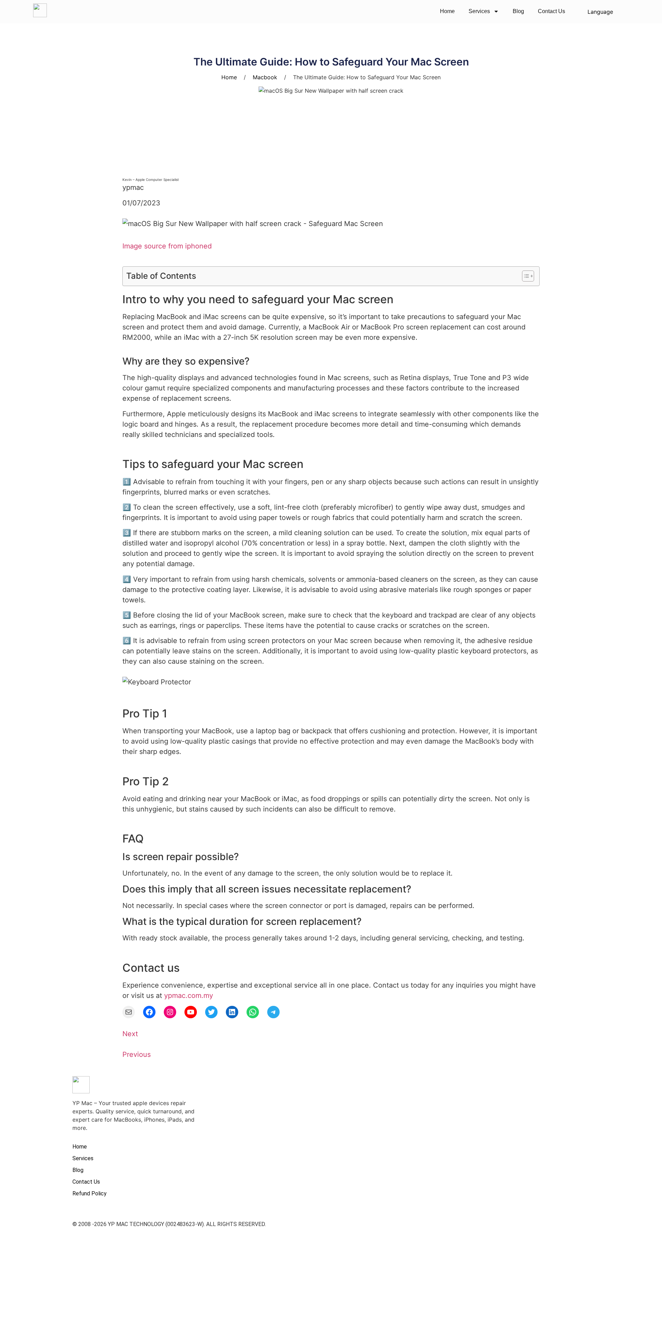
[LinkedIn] (232, 1012)
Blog (518, 11)
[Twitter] (211, 1012)
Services (479, 11)
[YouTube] (190, 1012)
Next (130, 1034)
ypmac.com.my (188, 995)
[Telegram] (273, 1012)
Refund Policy (89, 1193)
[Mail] (128, 1012)
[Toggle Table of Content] (524, 276)
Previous (136, 1054)
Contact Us (551, 11)
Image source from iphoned (167, 246)
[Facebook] (149, 1012)
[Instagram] (170, 1012)
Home (447, 11)
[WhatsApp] (253, 1012)
